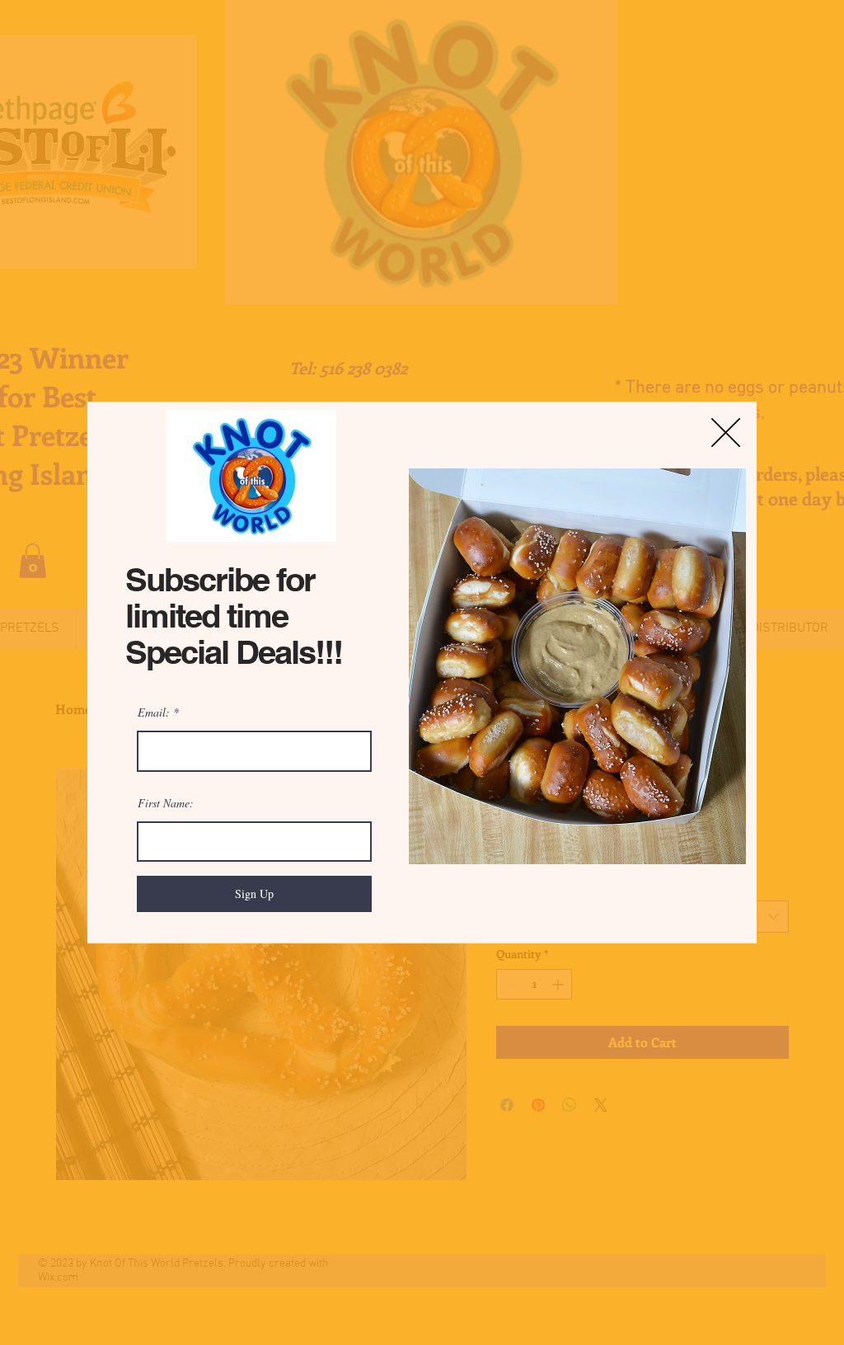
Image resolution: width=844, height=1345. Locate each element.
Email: (154, 712)
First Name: (166, 803)
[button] (725, 432)
